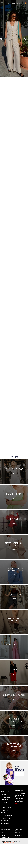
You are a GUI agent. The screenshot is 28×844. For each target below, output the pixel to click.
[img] (26, 3)
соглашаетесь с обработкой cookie (9, 842)
